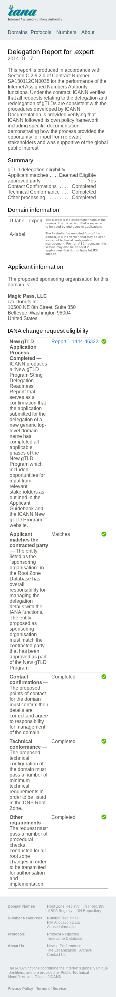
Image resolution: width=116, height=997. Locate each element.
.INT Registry (93, 906)
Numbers (66, 32)
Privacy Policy (20, 988)
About (87, 32)
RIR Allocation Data (63, 922)
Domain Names (21, 906)
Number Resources (25, 918)
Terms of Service (51, 988)
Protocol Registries (63, 934)
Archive (85, 950)
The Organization (61, 950)
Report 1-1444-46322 (74, 341)
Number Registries (63, 918)
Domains (18, 32)
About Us (16, 946)
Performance (70, 946)
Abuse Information (62, 927)
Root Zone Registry (63, 906)
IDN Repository (88, 911)
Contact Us (56, 954)
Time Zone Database (64, 938)
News (52, 946)
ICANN (55, 977)
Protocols (41, 32)
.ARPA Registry (59, 911)
